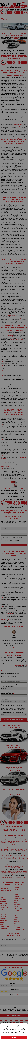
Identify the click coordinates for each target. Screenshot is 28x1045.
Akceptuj (14, 1037)
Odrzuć (14, 1041)
